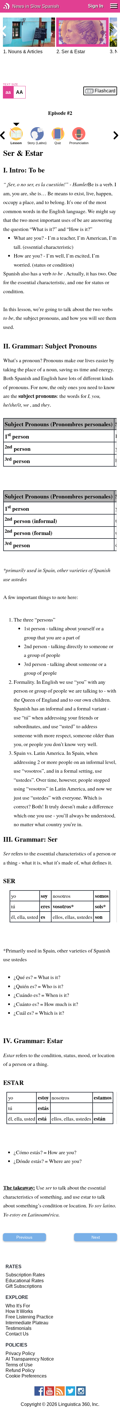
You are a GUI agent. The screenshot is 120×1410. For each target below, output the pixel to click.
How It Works (19, 1311)
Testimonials (18, 1328)
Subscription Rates (25, 1274)
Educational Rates (25, 1280)
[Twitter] (70, 1391)
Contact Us (17, 1333)
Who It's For (18, 1305)
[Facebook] (39, 1391)
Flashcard (105, 91)
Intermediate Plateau (27, 1322)
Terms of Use (19, 1364)
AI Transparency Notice (30, 1359)
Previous (24, 1237)
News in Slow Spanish (15, 6)
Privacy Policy (20, 1353)
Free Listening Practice (29, 1316)
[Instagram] (81, 1391)
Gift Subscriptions (24, 1286)
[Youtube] (49, 1391)
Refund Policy (20, 1370)
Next (95, 1237)
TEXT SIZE (10, 84)
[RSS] (60, 1391)
